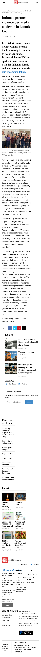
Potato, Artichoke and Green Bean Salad (20, 544)
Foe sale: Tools (18, 503)
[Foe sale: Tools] (20, 497)
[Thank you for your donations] (11, 356)
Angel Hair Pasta (8, 454)
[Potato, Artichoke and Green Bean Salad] (20, 535)
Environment (6, 618)
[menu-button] (4, 2)
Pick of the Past (21, 587)
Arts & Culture (20, 571)
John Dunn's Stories (20, 583)
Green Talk (5, 620)
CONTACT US (18, 652)
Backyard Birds (7, 615)
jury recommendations (14, 72)
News (4, 11)
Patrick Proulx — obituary (5, 504)
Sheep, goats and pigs (7, 448)
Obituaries (30, 582)
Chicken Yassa (7, 458)
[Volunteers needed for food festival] (8, 516)
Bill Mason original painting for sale (7, 544)
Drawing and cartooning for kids (20, 524)
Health (29, 579)
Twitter (24, 384)
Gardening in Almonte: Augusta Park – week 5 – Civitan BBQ (8, 432)
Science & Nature (10, 611)
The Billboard (18, 649)
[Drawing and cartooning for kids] (20, 516)
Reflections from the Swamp (21, 590)
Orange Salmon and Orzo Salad (7, 442)
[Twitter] (15, 328)
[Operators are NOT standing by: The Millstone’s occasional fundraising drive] (11, 368)
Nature (4, 623)
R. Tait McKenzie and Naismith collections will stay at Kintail (28, 342)
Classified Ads (31, 647)
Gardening (30, 577)
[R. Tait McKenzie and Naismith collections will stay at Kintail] (11, 343)
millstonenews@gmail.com (12, 570)
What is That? (6, 625)
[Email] (24, 328)
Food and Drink (32, 574)
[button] (37, 2)
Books (18, 580)
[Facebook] (10, 328)
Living (29, 570)
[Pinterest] (19, 328)
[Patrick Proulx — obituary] (8, 497)
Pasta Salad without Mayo (7, 463)
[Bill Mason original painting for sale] (8, 535)
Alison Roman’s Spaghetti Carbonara (7, 471)
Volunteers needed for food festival (7, 524)
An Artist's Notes (21, 577)
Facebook (12, 384)
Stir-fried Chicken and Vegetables (8, 478)
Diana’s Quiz (28, 649)
